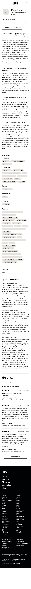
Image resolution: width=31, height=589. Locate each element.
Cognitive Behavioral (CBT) (9, 283)
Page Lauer (17, 10)
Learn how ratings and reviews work (11, 382)
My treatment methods (10, 280)
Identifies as (6, 194)
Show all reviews (15, 456)
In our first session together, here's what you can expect (14, 69)
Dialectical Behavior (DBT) (9, 337)
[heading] (7, 377)
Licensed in (6, 201)
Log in (27, 3)
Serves (4, 186)
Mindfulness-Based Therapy (10, 310)
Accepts (5, 209)
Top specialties (5, 158)
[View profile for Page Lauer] (6, 13)
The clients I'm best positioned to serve (13, 122)
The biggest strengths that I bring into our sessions (14, 98)
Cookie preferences (20, 545)
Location (5, 270)
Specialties (6, 155)
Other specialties (6, 167)
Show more (5, 421)
